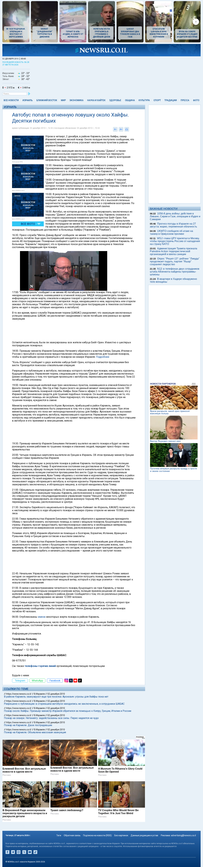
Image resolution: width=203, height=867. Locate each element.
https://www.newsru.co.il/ (19, 694)
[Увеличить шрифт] (121, 129)
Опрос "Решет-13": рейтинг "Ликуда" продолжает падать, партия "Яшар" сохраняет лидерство (175, 261)
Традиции (170, 100)
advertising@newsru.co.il (183, 835)
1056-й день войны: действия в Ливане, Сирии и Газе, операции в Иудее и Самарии (175, 216)
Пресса (185, 100)
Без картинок (121, 835)
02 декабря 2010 (56, 694)
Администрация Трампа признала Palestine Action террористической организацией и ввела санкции (173, 251)
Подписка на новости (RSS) (97, 835)
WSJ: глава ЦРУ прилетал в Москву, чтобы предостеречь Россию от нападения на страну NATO (175, 241)
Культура (144, 100)
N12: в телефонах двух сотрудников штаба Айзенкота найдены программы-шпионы (174, 271)
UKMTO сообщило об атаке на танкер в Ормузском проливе (171, 232)
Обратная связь (72, 835)
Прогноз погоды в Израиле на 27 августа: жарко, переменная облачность (173, 225)
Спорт (157, 100)
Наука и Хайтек (96, 100)
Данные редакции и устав (144, 835)
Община (130, 100)
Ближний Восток (46, 100)
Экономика (76, 100)
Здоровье (115, 100)
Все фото (28, 224)
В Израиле (39, 694)
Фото (196, 100)
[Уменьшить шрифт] (115, 129)
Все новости (11, 100)
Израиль (28, 100)
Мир (63, 100)
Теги (58, 835)
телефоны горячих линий (40, 666)
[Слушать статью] (129, 129)
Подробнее (102, 356)
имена (41, 616)
